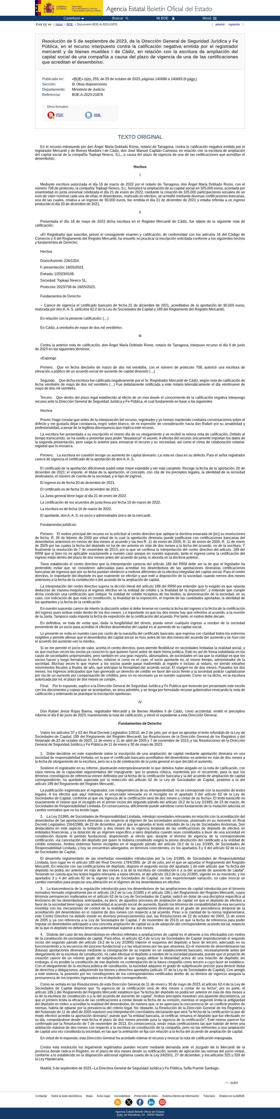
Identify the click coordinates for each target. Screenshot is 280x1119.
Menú (207, 18)
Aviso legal (103, 1096)
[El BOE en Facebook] (140, 1104)
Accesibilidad (122, 1096)
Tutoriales (209, 1096)
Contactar (41, 1096)
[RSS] (117, 1104)
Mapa (89, 1096)
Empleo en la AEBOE (232, 1096)
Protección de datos (146, 1096)
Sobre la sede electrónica (66, 1096)
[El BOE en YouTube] (162, 1104)
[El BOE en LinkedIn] (151, 1104)
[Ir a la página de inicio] (159, 9)
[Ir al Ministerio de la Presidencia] (69, 8)
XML (97, 115)
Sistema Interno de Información (180, 1096)
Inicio (59, 24)
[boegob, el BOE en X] (128, 1104)
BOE (70, 24)
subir (234, 1082)
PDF (59, 115)
